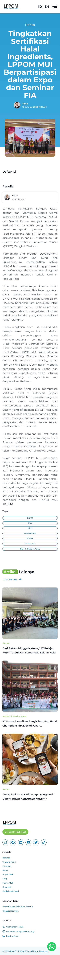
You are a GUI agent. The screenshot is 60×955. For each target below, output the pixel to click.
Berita (5, 643)
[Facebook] (13, 842)
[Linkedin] (21, 842)
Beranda (6, 858)
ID (40, 7)
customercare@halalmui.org (20, 931)
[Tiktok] (44, 842)
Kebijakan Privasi (10, 891)
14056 (20, 927)
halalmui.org (12, 936)
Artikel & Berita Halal (14, 716)
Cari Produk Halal (17, 832)
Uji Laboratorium (10, 911)
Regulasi (6, 887)
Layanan (6, 866)
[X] (36, 842)
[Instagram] (5, 842)
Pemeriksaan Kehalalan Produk (17, 906)
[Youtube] (28, 842)
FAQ (4, 878)
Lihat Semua (10, 579)
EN (46, 7)
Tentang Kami (9, 862)
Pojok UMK (7, 874)
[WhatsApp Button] (51, 946)
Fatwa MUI (7, 883)
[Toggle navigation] (54, 6)
